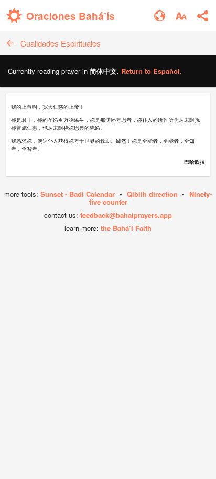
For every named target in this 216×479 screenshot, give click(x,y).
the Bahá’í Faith (126, 228)
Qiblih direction (152, 194)
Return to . (151, 71)
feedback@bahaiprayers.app (126, 215)
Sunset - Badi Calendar (77, 194)
